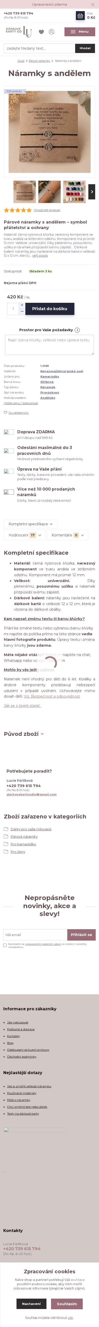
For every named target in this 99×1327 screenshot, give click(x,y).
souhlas (76, 1280)
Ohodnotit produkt (47, 210)
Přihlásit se (81, 934)
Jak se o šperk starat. (22, 705)
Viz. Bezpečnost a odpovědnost (52, 696)
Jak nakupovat (17, 1022)
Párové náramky (39, 61)
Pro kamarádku (23, 844)
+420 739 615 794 (18, 13)
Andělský (47, 398)
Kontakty (13, 1036)
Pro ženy (18, 852)
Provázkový (49, 392)
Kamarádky (49, 376)
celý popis (40, 255)
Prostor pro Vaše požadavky (46, 330)
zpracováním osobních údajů (43, 944)
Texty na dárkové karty (23, 1113)
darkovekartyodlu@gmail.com (32, 794)
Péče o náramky (18, 1100)
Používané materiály (21, 1093)
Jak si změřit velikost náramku (29, 1086)
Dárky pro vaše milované (31, 829)
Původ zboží (21, 734)
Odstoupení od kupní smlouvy (28, 1050)
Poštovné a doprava (21, 1029)
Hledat (85, 48)
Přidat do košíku (49, 308)
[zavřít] (93, 5)
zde (70, 1318)
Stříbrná (47, 382)
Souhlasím (67, 1304)
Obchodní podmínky (21, 1056)
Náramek (47, 387)
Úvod (21, 61)
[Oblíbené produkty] (42, 32)
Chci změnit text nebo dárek (27, 1107)
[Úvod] (19, 31)
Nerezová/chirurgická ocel (61, 371)
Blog (10, 1043)
